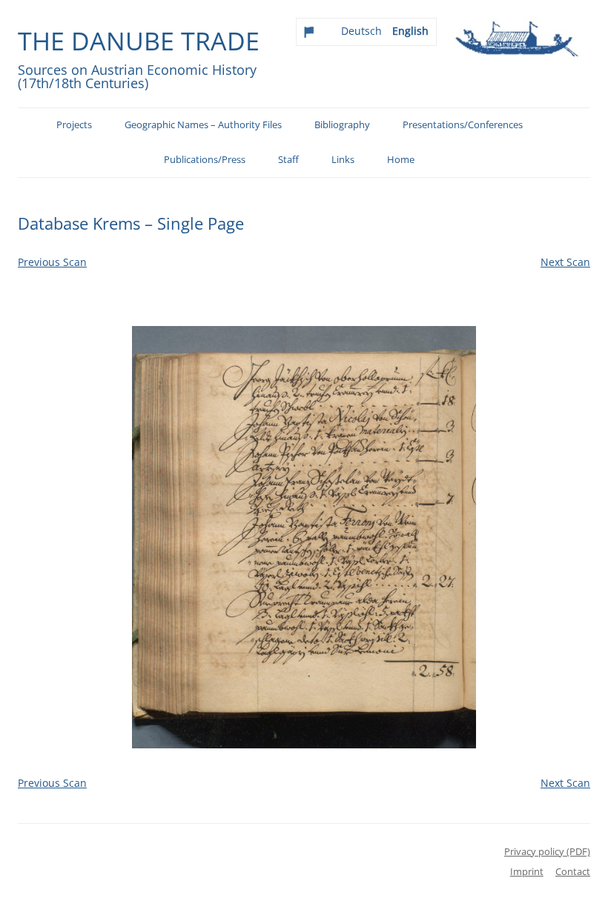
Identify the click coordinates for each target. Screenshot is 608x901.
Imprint (526, 871)
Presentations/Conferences (463, 125)
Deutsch (361, 31)
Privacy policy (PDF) (547, 851)
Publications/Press (204, 159)
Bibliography (342, 125)
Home (400, 159)
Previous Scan (52, 262)
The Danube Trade (139, 41)
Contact (572, 871)
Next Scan (565, 262)
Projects (74, 125)
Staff (288, 159)
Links (342, 159)
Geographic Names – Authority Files (203, 125)
